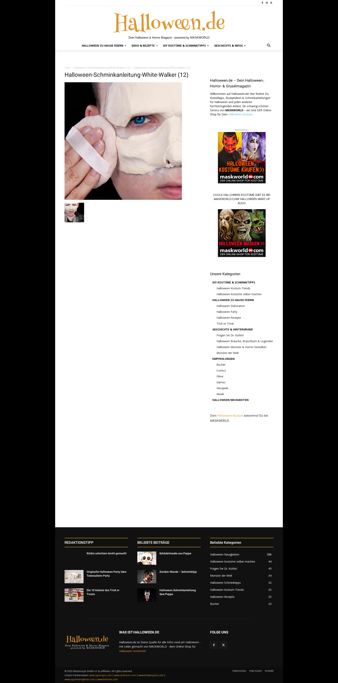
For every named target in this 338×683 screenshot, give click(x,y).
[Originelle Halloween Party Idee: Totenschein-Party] (74, 576)
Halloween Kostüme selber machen (239, 294)
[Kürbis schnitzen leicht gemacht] (74, 558)
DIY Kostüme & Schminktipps (233, 282)
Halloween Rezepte (229, 317)
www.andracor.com (125, 675)
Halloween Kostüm (240, 114)
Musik (220, 394)
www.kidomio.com (107, 679)
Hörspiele (222, 388)
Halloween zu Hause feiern (233, 300)
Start (67, 67)
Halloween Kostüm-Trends (233, 288)
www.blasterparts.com (151, 675)
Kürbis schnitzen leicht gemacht (107, 553)
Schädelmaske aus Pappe (175, 553)
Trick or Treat (225, 323)
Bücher (221, 364)
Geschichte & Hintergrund (232, 329)
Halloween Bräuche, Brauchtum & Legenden (245, 341)
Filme (220, 376)
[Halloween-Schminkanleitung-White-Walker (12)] (123, 198)
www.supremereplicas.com (80, 679)
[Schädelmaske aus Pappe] (146, 558)
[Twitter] (271, 3)
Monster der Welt (228, 353)
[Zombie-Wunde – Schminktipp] (146, 576)
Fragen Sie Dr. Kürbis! (230, 335)
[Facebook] (262, 3)
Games (221, 382)
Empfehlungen (223, 359)
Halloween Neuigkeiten (230, 400)
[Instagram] (266, 3)
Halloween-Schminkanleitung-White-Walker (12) (102, 67)
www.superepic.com (100, 675)
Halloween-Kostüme (132, 651)
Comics (221, 370)
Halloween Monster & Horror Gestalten (241, 347)
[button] (268, 45)
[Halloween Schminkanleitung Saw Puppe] (146, 595)
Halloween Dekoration (231, 306)
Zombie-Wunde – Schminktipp (178, 571)
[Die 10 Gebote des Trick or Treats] (74, 595)
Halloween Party (227, 312)
